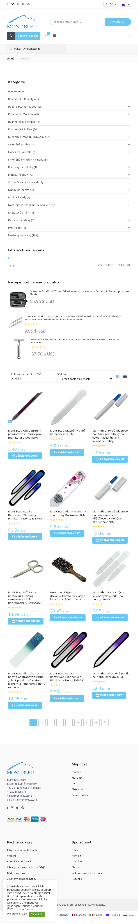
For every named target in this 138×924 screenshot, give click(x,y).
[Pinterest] (23, 4)
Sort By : (62, 374)
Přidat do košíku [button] (112, 459)
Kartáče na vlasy (19, 220)
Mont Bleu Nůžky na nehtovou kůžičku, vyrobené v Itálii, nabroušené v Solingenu (25, 598)
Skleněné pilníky (19, 144)
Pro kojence (16, 91)
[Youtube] (28, 4)
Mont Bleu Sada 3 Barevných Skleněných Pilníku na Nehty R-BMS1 (67, 677)
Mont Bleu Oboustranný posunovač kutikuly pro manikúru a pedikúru (24, 434)
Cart (74, 783)
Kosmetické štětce (20, 129)
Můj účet (77, 777)
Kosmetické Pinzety (21, 99)
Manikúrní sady (18, 174)
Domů (11, 58)
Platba (76, 867)
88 (96, 722)
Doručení (77, 861)
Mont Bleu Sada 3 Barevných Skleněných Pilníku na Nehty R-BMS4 (25, 515)
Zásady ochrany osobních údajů (26, 867)
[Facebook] (8, 4)
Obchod (76, 771)
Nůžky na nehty (18, 190)
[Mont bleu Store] (26, 21)
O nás (75, 850)
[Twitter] (12, 4)
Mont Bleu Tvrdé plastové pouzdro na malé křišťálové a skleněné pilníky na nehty (110, 517)
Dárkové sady (17, 197)
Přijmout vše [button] (37, 914)
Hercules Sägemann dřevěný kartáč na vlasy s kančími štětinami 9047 (67, 596)
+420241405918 (28, 35)
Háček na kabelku (20, 152)
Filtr (12, 265)
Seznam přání (80, 795)
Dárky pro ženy (16, 873)
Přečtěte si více (17, 914)
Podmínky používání (19, 861)
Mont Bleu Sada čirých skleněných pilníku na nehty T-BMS (108, 596)
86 (78, 722)
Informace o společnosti (22, 850)
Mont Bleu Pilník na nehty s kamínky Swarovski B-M (68, 513)
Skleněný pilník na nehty (21, 878)
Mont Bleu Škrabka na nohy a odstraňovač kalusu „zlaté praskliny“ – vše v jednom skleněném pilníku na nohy (26, 680)
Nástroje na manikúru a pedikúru (29, 205)
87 (87, 722)
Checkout (77, 789)
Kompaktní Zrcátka (21, 114)
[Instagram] (18, 4)
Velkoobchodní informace (87, 873)
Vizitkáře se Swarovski (23, 182)
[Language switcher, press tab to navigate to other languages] (125, 4)
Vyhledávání (118, 21)
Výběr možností (27, 455)
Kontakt (76, 855)
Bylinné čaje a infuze (21, 121)
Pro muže (14, 227)
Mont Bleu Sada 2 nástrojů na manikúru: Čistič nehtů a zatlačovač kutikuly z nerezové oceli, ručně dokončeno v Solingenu (72, 318)
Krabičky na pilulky (20, 167)
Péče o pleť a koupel (22, 106)
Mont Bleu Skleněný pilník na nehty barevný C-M (110, 675)
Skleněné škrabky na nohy (25, 159)
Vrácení (11, 855)
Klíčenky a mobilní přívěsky (26, 137)
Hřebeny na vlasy (19, 235)
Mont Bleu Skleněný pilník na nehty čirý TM (68, 432)
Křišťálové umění (19, 212)
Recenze (77, 878)
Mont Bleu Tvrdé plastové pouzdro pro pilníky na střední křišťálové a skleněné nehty (110, 436)
